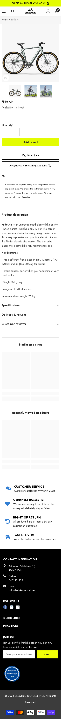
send (47, 654)
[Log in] (48, 11)
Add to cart (30, 142)
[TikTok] (18, 607)
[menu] (4, 11)
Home (4, 19)
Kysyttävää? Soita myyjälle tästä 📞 (30, 165)
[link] (16, 393)
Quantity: (7, 125)
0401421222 (16, 580)
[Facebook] (5, 607)
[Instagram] (12, 607)
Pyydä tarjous (30, 155)
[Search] (13, 11)
